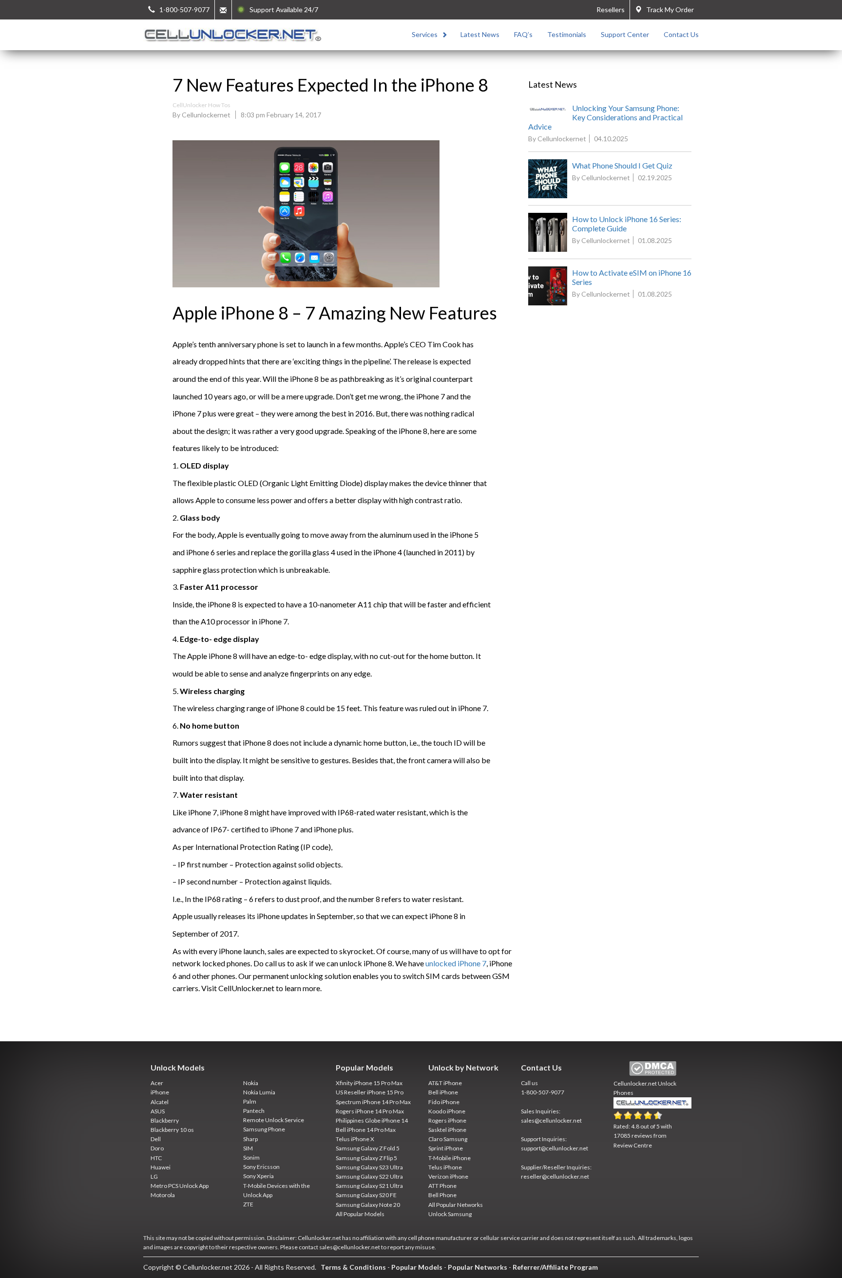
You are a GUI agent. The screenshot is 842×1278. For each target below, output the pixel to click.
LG (154, 1176)
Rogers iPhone (447, 1120)
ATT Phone (442, 1185)
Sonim (251, 1157)
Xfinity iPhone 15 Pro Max (369, 1083)
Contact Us (681, 34)
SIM (248, 1148)
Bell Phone (442, 1195)
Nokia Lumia (259, 1092)
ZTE (248, 1204)
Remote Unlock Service (273, 1120)
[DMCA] (652, 1068)
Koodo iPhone (446, 1111)
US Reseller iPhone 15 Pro (369, 1092)
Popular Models (416, 1267)
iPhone (160, 1092)
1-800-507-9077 (542, 1092)
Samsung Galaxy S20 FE (366, 1195)
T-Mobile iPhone (449, 1158)
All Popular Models (360, 1214)
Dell (156, 1139)
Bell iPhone (443, 1092)
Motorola (163, 1195)
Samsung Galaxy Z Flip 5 (366, 1158)
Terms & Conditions (353, 1267)
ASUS (158, 1111)
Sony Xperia (258, 1176)
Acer (157, 1083)
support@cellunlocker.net (554, 1148)
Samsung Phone (264, 1129)
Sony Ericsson (261, 1166)
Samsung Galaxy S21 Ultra (369, 1185)
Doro (157, 1148)
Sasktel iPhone (447, 1129)
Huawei (161, 1167)
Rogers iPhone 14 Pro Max (370, 1111)
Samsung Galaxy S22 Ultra (369, 1176)
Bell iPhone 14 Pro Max (366, 1129)
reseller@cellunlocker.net (555, 1176)
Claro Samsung (447, 1139)
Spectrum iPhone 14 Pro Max (373, 1102)
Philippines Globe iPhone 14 (372, 1120)
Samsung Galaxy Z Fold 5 (368, 1148)
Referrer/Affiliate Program (555, 1267)
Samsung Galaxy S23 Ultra (369, 1167)
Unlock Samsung (450, 1214)
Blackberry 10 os (172, 1129)
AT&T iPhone (445, 1083)
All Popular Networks (455, 1204)
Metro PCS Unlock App (180, 1185)
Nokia (250, 1083)
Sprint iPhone (445, 1148)
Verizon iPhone (448, 1176)
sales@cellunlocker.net (551, 1120)
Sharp (250, 1139)
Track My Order (668, 9)
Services (425, 34)
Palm (249, 1101)
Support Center (625, 34)
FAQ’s (523, 34)
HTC (156, 1158)
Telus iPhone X (355, 1139)
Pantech (254, 1110)
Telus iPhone (445, 1167)
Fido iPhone (443, 1102)
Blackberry (165, 1120)
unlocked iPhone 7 (455, 963)
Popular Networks (477, 1267)
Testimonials (566, 34)
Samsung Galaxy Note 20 (368, 1204)
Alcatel (160, 1102)
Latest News (479, 34)
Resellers (610, 9)
